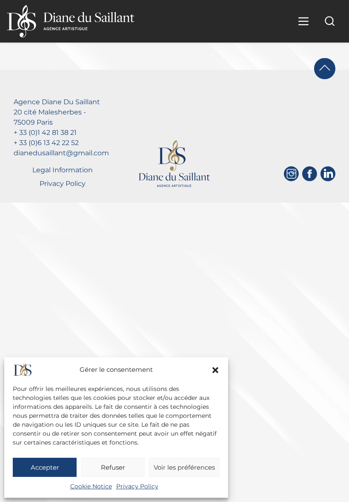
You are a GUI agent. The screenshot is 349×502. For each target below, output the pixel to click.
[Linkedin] (327, 173)
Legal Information (62, 170)
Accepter (45, 467)
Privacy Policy (137, 486)
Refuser (113, 467)
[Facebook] (309, 173)
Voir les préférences (184, 467)
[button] (215, 370)
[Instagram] (291, 173)
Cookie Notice (91, 486)
